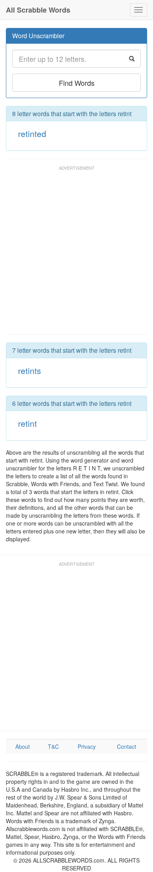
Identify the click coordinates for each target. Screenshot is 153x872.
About (22, 746)
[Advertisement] (76, 253)
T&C (53, 746)
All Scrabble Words (38, 10)
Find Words (77, 83)
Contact (126, 746)
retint (27, 423)
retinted (32, 133)
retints (29, 370)
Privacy (87, 746)
